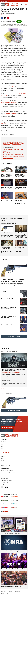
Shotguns (18, 372)
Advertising (3, 441)
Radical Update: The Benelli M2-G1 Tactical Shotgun (9, 308)
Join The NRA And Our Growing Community (12, 551)
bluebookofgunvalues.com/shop (9, 102)
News (2, 14)
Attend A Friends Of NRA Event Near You (12, 586)
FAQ (2, 445)
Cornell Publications (7, 142)
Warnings (2, 593)
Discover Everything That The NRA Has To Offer (13, 569)
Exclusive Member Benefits (6, 480)
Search (2, 448)
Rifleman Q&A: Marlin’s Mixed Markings (13, 154)
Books (19, 144)
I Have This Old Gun (8, 286)
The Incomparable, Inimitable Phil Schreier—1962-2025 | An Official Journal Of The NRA (6, 250)
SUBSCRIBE (7, 427)
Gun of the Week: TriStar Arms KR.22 (8, 325)
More (9, 260)
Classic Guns (10, 144)
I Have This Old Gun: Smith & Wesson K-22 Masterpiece (12, 280)
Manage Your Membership (6, 484)
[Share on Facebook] (2, 17)
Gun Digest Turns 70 (8, 158)
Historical (16, 140)
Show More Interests (17, 410)
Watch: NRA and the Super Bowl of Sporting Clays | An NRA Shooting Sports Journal (13, 375)
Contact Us (3, 443)
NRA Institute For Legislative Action (8, 472)
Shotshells (13, 372)
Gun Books (15, 144)
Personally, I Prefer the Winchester (11, 153)
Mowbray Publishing (11, 113)
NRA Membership (4, 478)
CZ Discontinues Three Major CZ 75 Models (9, 290)
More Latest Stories (17, 336)
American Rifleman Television (9, 351)
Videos (2, 462)
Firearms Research (16, 143)
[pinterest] (8, 17)
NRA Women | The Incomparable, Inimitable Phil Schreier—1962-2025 (20, 249)
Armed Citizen (4, 464)
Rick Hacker (11, 140)
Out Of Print (21, 140)
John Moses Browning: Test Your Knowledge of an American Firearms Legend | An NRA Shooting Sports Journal (21, 235)
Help (2, 446)
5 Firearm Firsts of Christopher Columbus (13, 156)
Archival (22, 143)
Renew (13, 1)
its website (10, 87)
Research (5, 144)
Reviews (2, 460)
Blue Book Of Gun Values (8, 141)
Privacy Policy (3, 591)
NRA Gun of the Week (5, 465)
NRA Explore (3, 474)
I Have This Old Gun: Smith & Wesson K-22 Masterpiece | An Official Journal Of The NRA (7, 234)
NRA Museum (9, 143)
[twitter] (5, 17)
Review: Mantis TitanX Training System (8, 299)
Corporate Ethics (17, 591)
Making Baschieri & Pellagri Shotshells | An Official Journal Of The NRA (13, 370)
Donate (16, 1)
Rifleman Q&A (6, 140)
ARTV (2, 388)
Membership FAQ (4, 482)
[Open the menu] (25, 4)
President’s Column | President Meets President (8, 316)
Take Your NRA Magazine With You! (10, 533)
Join (10, 1)
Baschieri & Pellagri (6, 372)
